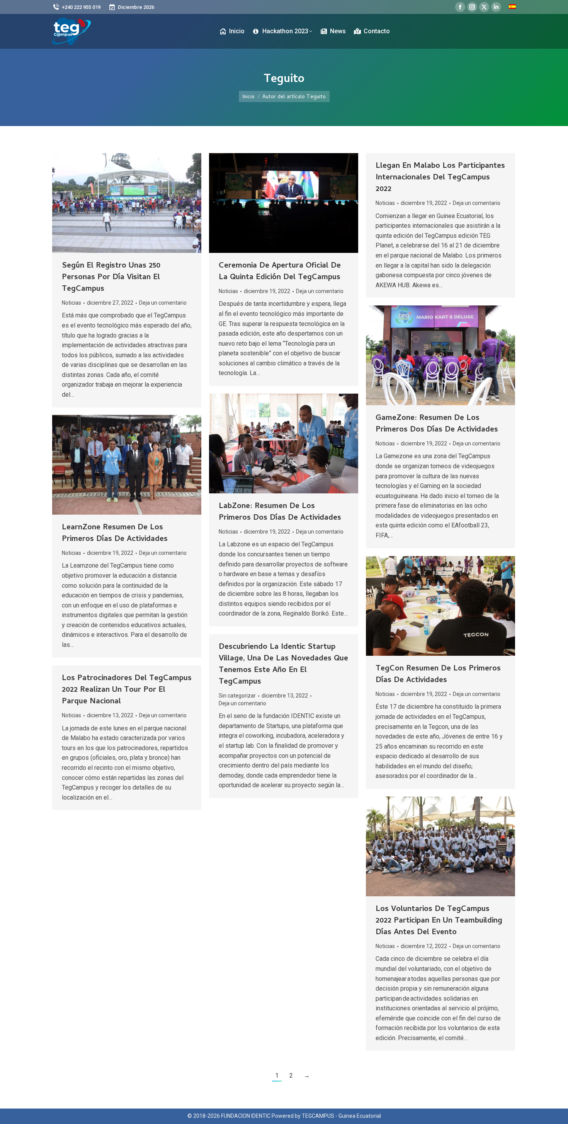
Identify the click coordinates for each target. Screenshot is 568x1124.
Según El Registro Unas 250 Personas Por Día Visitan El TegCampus (111, 278)
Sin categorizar (237, 695)
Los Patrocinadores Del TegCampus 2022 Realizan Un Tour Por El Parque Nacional (127, 690)
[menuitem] (512, 7)
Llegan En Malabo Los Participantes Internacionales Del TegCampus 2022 (440, 178)
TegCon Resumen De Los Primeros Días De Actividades (438, 675)
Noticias (71, 303)
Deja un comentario (163, 303)
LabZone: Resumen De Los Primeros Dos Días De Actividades (280, 512)
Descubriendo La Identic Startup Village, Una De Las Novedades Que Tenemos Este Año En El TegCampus (283, 665)
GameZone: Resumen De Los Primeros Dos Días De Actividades (437, 424)
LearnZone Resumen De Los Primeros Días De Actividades (115, 534)
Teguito (284, 79)
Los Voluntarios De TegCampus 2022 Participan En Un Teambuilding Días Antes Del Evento (439, 921)
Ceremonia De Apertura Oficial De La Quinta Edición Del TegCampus (280, 272)
